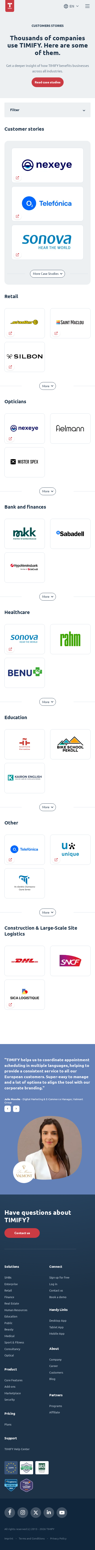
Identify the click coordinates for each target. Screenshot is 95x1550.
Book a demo (57, 1297)
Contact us (22, 1233)
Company (55, 1359)
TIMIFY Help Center (17, 1449)
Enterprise (11, 1284)
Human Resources (15, 1310)
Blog (52, 1378)
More (45, 386)
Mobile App (57, 1333)
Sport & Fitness (14, 1342)
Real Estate (11, 1303)
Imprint (8, 1538)
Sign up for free (59, 1277)
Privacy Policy (58, 1538)
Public (8, 1323)
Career (53, 1365)
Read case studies (48, 82)
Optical (9, 1355)
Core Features (13, 1380)
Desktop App (57, 1320)
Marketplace (12, 1393)
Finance (9, 1297)
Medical (9, 1335)
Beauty (8, 1329)
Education (10, 1316)
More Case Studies (46, 273)
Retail (8, 1290)
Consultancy (12, 1348)
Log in (53, 1284)
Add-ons (9, 1386)
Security (9, 1399)
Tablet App (56, 1327)
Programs (55, 1405)
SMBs (7, 1277)
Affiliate (54, 1412)
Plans (7, 1424)
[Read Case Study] (24, 323)
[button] (7, 1109)
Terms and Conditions (32, 1538)
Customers (56, 1372)
